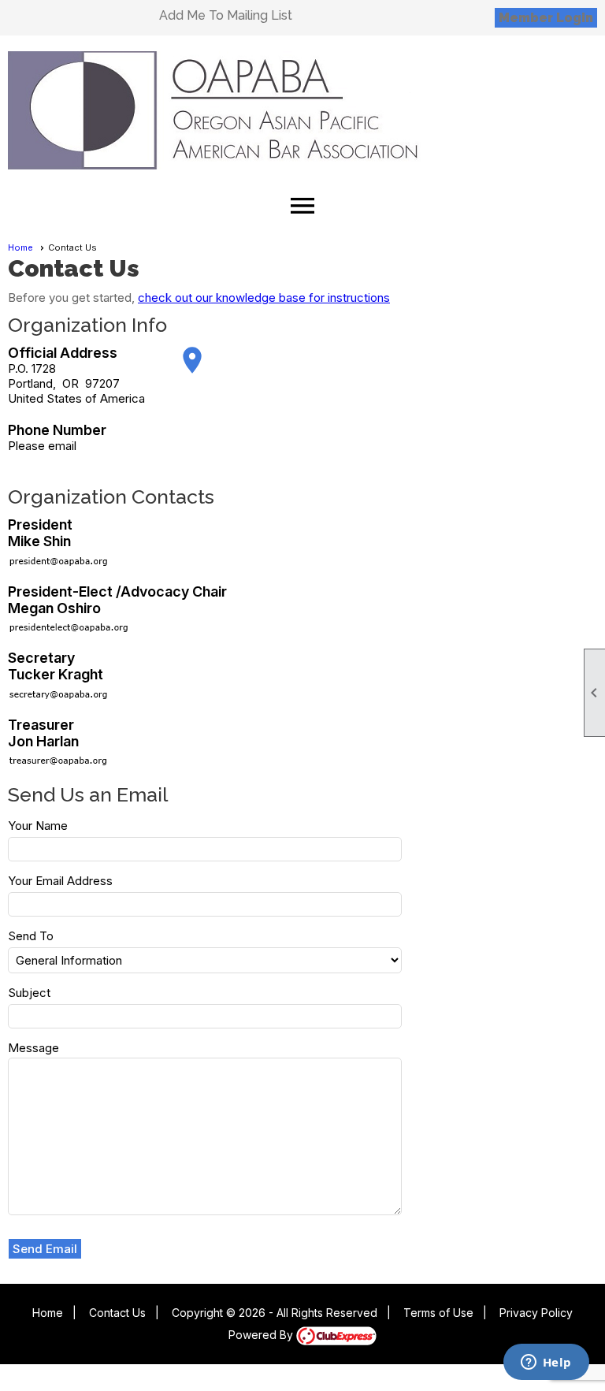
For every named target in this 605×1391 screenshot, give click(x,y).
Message (33, 1047)
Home (20, 247)
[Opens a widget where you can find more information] (546, 1363)
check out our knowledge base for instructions (264, 297)
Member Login (546, 17)
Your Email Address (60, 880)
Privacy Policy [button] (536, 1312)
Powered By (262, 1334)
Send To (31, 935)
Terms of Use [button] (438, 1312)
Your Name (38, 825)
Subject (29, 992)
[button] (45, 1249)
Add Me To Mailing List (225, 15)
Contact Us (117, 1312)
